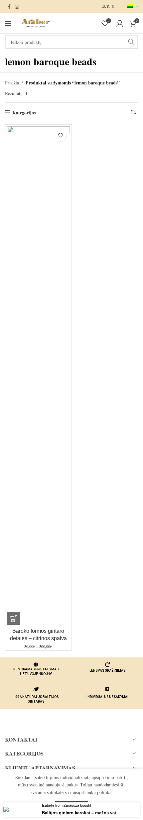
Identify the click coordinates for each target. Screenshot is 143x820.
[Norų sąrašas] (61, 135)
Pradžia (12, 82)
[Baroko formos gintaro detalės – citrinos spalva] (38, 375)
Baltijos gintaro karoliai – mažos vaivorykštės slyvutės (82, 812)
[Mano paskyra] (119, 23)
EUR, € (107, 6)
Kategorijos (24, 112)
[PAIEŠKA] (131, 42)
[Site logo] (35, 22)
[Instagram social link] (17, 6)
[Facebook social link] (9, 6)
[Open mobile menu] (8, 23)
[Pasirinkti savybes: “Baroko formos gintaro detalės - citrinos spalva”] (13, 618)
